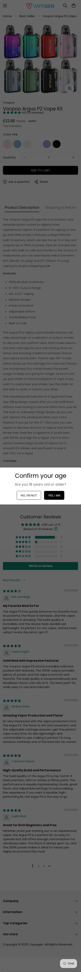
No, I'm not (29, 495)
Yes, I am (54, 495)
